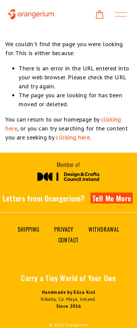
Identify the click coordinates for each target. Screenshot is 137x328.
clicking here (73, 137)
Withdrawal (103, 229)
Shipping (28, 229)
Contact (68, 240)
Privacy (63, 229)
